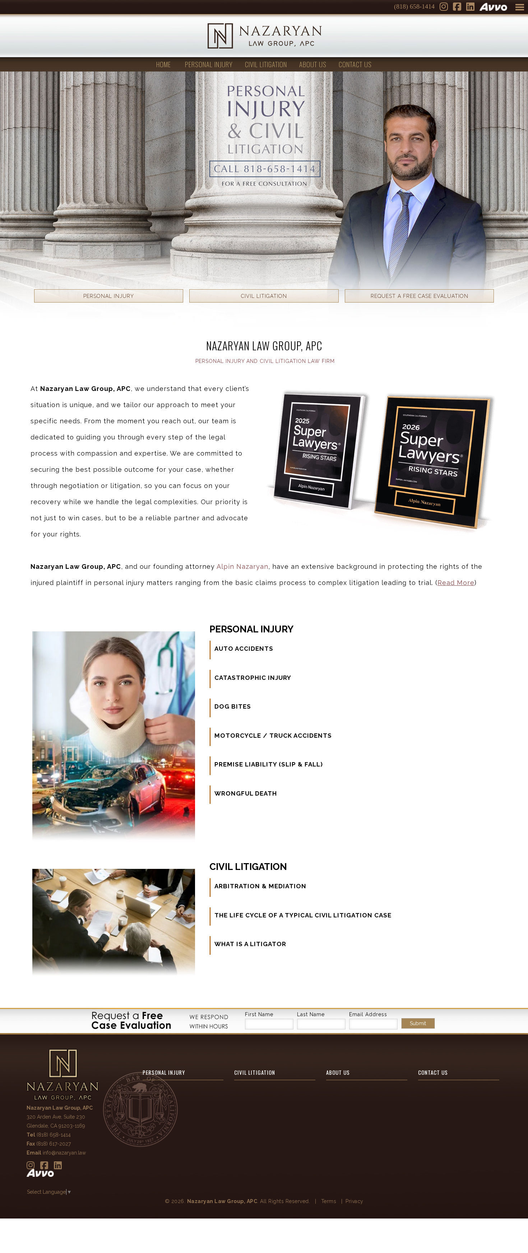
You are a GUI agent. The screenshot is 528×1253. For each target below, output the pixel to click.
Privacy (354, 1201)
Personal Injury (209, 64)
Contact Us (355, 64)
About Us (312, 64)
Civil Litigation (266, 64)
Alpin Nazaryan (242, 566)
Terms (329, 1201)
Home (163, 64)
